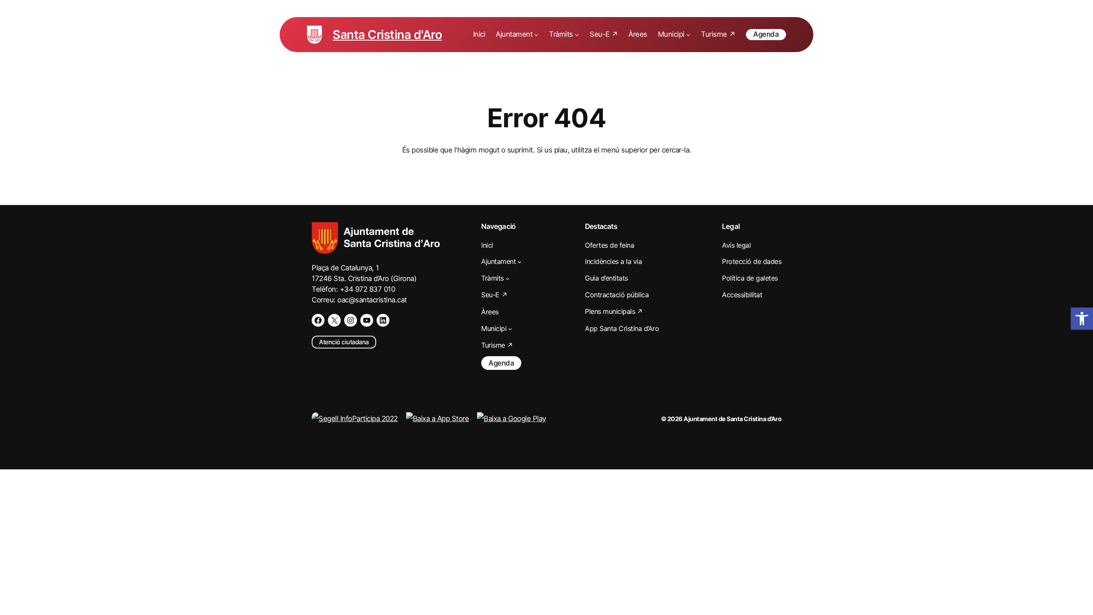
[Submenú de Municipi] (688, 34)
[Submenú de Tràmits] (577, 34)
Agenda (766, 34)
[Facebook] (318, 320)
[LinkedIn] (383, 320)
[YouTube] (366, 320)
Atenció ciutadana (344, 342)
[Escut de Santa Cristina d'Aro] (314, 35)
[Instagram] (350, 320)
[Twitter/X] (334, 320)
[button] (1082, 319)
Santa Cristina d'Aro (387, 34)
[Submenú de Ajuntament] (536, 34)
